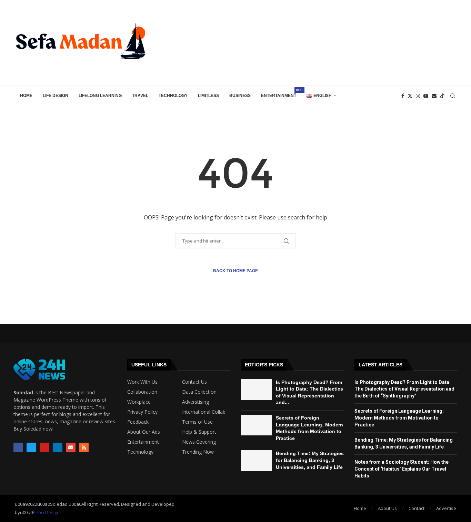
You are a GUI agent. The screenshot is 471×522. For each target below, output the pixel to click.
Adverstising (195, 402)
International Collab (204, 412)
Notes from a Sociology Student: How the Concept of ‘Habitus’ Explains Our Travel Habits (401, 468)
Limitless (208, 95)
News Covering (199, 442)
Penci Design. (47, 512)
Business (240, 95)
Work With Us (142, 382)
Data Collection (199, 392)
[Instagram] (418, 96)
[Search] (452, 96)
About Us (387, 508)
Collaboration (142, 392)
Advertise (446, 508)
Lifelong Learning (100, 95)
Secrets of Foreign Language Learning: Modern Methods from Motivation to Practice (399, 417)
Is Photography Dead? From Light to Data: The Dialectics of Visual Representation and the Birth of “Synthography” (404, 389)
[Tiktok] (442, 96)
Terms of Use (197, 422)
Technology (173, 95)
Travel (140, 95)
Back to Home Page (235, 270)
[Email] (434, 96)
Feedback (138, 422)
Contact (416, 508)
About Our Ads (143, 432)
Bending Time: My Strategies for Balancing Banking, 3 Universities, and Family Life (310, 460)
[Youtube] (425, 96)
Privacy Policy (142, 412)
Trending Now (198, 452)
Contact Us (194, 382)
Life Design (55, 95)
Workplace (139, 402)
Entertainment (281, 93)
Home (26, 95)
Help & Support (199, 432)
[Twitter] (410, 96)
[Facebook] (402, 96)
